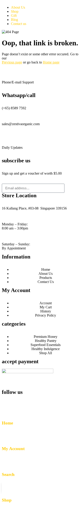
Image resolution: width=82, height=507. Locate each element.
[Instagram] (20, 400)
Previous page (12, 62)
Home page (51, 62)
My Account (13, 448)
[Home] (7, 409)
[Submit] (72, 188)
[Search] (7, 461)
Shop (7, 500)
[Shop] (7, 487)
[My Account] (7, 435)
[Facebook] (7, 400)
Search (8, 474)
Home (7, 423)
